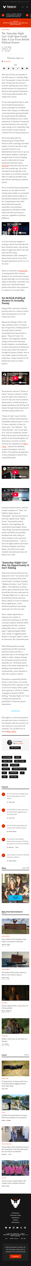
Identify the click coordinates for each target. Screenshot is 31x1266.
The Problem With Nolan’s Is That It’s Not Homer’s (14, 974)
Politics (5, 769)
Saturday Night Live (19, 769)
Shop (4, 868)
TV (22, 773)
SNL (4, 773)
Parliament (15, 765)
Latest (4, 1055)
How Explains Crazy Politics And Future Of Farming (14, 940)
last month (23, 271)
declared (5, 166)
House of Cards (20, 761)
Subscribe (15, 1256)
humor (4, 765)
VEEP (4, 776)
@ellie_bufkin (11, 731)
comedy (17, 757)
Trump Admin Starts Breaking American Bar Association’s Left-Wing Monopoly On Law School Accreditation (15, 1149)
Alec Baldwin (7, 757)
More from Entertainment (12, 912)
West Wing (13, 776)
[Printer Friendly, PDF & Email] (27, 68)
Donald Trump (7, 761)
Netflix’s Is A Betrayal (15, 1040)
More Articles (15, 747)
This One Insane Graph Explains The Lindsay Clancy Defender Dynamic (14, 1182)
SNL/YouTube (7, 61)
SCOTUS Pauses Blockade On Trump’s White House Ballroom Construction (14, 1116)
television (13, 773)
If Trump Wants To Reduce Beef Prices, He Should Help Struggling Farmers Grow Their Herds (15, 1083)
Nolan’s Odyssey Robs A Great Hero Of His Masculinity (15, 1007)
